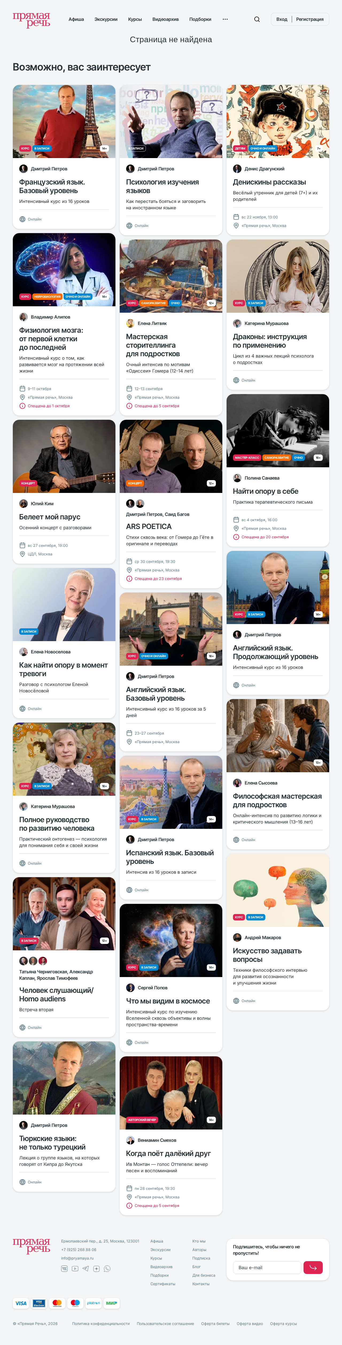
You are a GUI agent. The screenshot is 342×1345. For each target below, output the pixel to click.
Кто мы (198, 1241)
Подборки (200, 19)
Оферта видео (250, 1323)
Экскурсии (106, 19)
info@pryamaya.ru (77, 1258)
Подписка (201, 1258)
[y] (313, 1267)
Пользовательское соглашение (165, 1323)
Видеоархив (166, 19)
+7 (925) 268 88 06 (78, 1249)
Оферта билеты (215, 1323)
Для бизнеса (203, 1275)
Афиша (76, 19)
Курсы (135, 19)
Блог (196, 1266)
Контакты (200, 1283)
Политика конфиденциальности (101, 1323)
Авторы (199, 1249)
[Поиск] (257, 19)
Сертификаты (162, 1283)
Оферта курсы (283, 1323)
